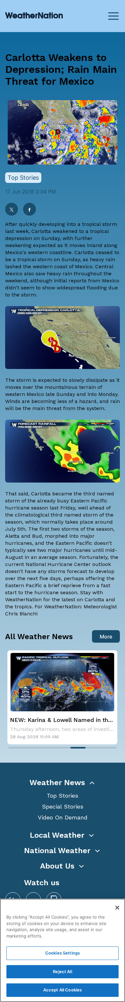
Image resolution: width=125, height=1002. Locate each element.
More (106, 636)
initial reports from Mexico (86, 281)
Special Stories (62, 806)
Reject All (62, 971)
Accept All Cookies (62, 989)
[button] (62, 782)
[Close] (117, 908)
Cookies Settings (62, 952)
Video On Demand (63, 817)
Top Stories (62, 795)
